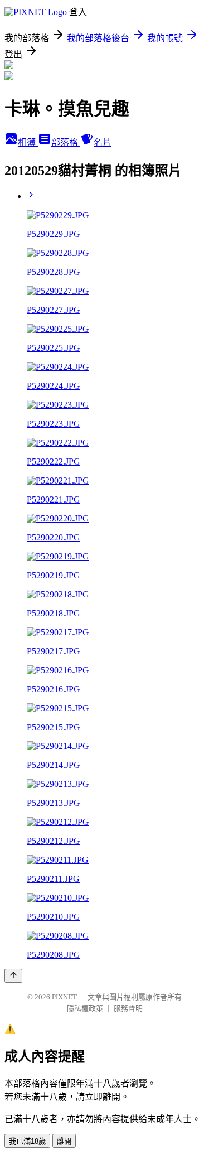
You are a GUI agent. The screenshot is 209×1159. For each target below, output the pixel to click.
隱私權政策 (85, 1008)
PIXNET (64, 997)
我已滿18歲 (27, 1141)
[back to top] (13, 976)
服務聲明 (128, 1008)
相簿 (28, 142)
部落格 (65, 142)
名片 (102, 142)
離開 (64, 1141)
